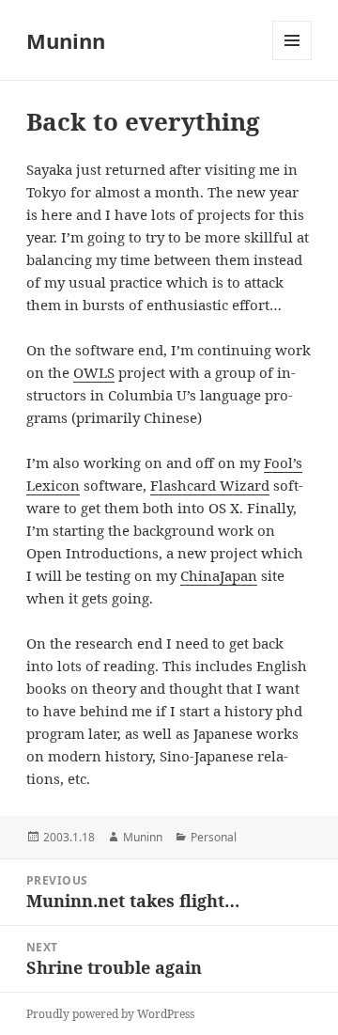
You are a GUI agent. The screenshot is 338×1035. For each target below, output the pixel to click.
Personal (214, 837)
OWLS (94, 372)
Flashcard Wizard (209, 485)
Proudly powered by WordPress (110, 1014)
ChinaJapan (218, 575)
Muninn (65, 40)
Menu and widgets (292, 59)
